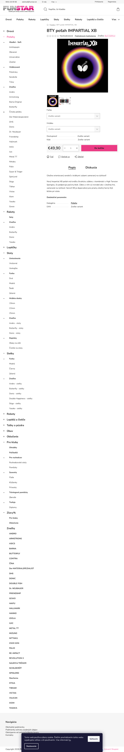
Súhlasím (94, 739)
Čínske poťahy (15, 112)
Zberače (12, 497)
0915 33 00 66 (11, 2)
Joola (11, 146)
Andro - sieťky (15, 383)
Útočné (12, 62)
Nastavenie (31, 746)
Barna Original (15, 102)
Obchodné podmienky (15, 727)
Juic (10, 151)
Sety (11, 217)
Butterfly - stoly (16, 328)
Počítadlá (13, 452)
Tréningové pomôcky (18, 492)
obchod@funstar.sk (29, 2)
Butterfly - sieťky (16, 388)
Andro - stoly (15, 323)
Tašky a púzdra (15, 425)
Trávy (11, 82)
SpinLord (13, 176)
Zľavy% (11, 512)
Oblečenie (12, 436)
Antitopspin (14, 47)
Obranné (13, 52)
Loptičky (12, 247)
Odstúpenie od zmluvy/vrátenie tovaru (22, 732)
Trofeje (12, 502)
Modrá (12, 283)
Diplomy (13, 507)
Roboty (11, 414)
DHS (11, 122)
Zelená (12, 293)
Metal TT (13, 156)
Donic (11, 127)
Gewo (11, 206)
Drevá (10, 31)
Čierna (12, 368)
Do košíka (99, 148)
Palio (11, 166)
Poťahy (11, 37)
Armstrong (14, 97)
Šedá (11, 288)
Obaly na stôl (15, 343)
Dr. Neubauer (15, 131)
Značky (11, 528)
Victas (12, 191)
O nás (44, 2)
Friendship (13, 136)
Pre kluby (12, 442)
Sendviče (13, 77)
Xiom (11, 196)
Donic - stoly (14, 333)
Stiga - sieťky (15, 403)
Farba (11, 273)
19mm (12, 303)
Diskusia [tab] (91, 167)
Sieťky (10, 353)
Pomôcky (13, 467)
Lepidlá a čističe (16, 419)
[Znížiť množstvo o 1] (65, 148)
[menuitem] (8, 19)
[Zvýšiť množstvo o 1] (77, 148)
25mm (12, 313)
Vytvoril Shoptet (111, 749)
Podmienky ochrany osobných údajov (21, 729)
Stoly (10, 253)
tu (70, 740)
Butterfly (13, 107)
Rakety (11, 212)
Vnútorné (13, 263)
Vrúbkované (14, 67)
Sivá (11, 278)
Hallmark (13, 141)
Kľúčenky (13, 482)
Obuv (10, 431)
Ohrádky (13, 447)
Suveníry (13, 472)
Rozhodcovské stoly (18, 462)
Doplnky (13, 338)
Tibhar (12, 186)
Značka (12, 87)
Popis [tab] (72, 167)
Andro (12, 92)
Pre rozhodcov (15, 457)
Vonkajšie (13, 268)
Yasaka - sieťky (15, 408)
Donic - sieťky (15, 393)
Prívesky (13, 487)
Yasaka (12, 201)
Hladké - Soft (15, 42)
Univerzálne (14, 57)
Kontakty (9, 735)
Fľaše (11, 477)
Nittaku (12, 161)
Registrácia (112, 2)
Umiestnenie (14, 258)
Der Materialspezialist (18, 117)
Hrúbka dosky (15, 298)
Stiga (11, 181)
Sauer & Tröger (15, 171)
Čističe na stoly (16, 348)
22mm (12, 308)
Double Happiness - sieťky (20, 398)
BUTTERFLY (110, 35)
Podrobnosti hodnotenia (85, 36)
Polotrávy (13, 72)
